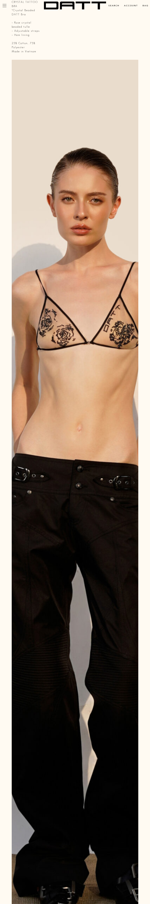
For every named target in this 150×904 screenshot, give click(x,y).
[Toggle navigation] (4, 5)
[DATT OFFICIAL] (75, 5)
